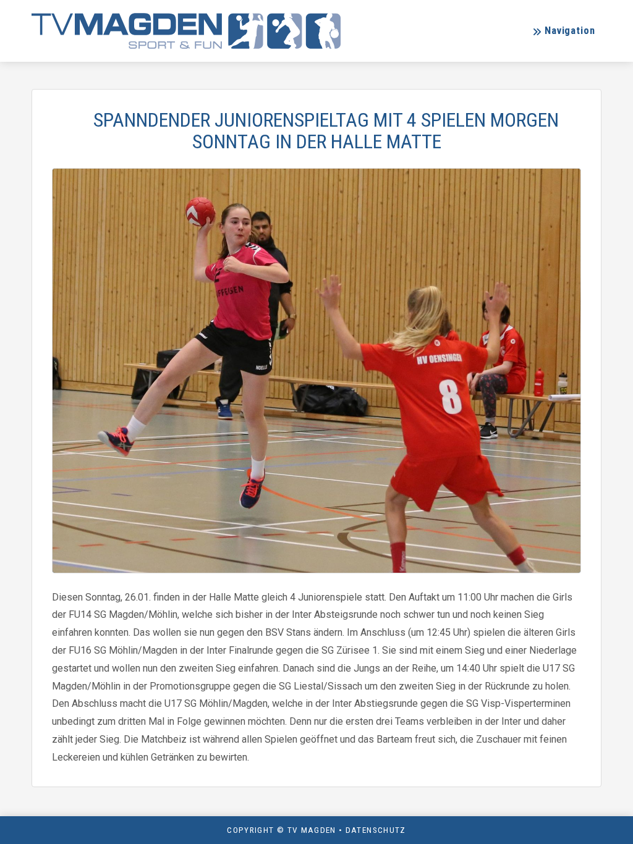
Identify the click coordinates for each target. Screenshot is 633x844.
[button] (563, 31)
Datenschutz (376, 830)
